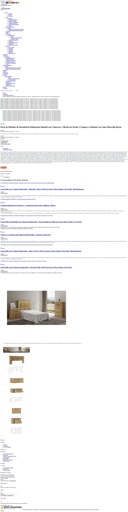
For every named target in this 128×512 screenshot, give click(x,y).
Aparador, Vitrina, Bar (13, 40)
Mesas (11, 36)
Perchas (10, 14)
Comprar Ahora (4, 142)
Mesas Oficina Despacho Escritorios (16, 29)
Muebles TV (11, 43)
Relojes (7, 46)
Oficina (8, 28)
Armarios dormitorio (13, 19)
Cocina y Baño (10, 47)
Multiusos (11, 52)
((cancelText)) (3, 495)
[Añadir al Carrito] (1, 185)
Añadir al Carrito (4, 193)
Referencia (3, 171)
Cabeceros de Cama (13, 23)
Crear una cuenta (6, 470)
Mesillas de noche (12, 20)
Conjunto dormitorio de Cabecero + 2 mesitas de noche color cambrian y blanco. (28, 205)
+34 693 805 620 (9, 1)
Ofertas (4, 444)
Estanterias (11, 41)
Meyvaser (3, 123)
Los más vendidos (7, 447)
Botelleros (8, 31)
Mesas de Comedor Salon (16, 37)
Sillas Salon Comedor (13, 45)
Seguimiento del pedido (8, 467)
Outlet (7, 33)
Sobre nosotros (6, 457)
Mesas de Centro (14, 39)
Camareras (11, 49)
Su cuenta (3, 463)
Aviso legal (5, 455)
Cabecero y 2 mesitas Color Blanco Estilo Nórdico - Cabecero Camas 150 (25, 235)
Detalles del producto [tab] (7, 149)
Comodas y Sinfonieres (13, 22)
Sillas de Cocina (12, 53)
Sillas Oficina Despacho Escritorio (16, 30)
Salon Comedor (10, 35)
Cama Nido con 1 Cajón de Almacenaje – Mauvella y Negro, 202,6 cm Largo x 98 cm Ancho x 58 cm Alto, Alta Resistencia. (42, 189)
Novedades (5, 445)
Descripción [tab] (5, 148)
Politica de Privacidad (7, 459)
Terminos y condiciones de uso (9, 456)
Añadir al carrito (4, 141)
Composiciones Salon (13, 42)
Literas (10, 25)
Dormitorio (9, 18)
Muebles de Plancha (10, 27)
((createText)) (10, 495)
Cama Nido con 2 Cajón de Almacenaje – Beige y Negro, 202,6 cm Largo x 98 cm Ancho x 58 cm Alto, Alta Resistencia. (41, 251)
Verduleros (11, 48)
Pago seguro (5, 458)
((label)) (2, 494)
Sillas (7, 17)
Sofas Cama (8, 34)
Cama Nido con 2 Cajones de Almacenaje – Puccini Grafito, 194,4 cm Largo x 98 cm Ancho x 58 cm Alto (36, 267)
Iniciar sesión (6, 469)
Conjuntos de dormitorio (14, 24)
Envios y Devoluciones (8, 453)
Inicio (5, 12)
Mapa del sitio (6, 461)
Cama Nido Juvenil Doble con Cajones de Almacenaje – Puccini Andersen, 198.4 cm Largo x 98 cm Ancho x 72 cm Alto (41, 222)
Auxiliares (9, 13)
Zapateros (11, 16)
